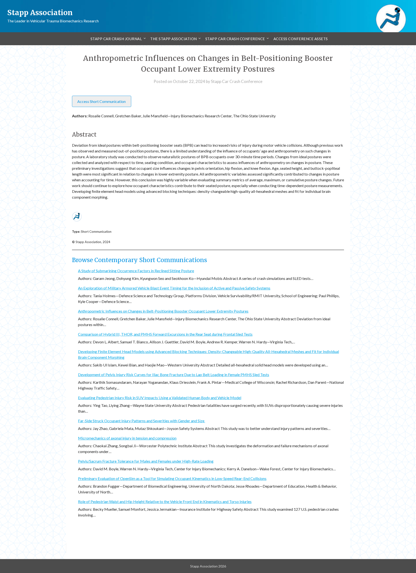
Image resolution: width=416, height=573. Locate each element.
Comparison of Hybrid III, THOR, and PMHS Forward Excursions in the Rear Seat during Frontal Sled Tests (165, 334)
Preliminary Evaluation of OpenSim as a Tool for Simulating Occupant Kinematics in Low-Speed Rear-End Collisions (172, 478)
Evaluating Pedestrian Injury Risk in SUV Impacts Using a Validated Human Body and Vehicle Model (159, 397)
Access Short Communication (101, 101)
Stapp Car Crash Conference (235, 39)
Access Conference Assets (300, 39)
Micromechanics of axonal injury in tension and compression (127, 438)
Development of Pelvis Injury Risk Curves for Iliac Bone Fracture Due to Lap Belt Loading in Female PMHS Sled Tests (173, 374)
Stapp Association (40, 12)
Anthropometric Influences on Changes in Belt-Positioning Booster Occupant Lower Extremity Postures (163, 311)
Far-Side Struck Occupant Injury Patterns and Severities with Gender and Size (141, 420)
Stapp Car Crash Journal (116, 39)
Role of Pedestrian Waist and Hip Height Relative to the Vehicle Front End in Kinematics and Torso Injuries (165, 501)
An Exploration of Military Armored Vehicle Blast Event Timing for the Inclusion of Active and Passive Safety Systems (174, 288)
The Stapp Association (173, 39)
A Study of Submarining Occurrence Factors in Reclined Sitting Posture (136, 270)
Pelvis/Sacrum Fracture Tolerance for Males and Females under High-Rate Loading (146, 461)
